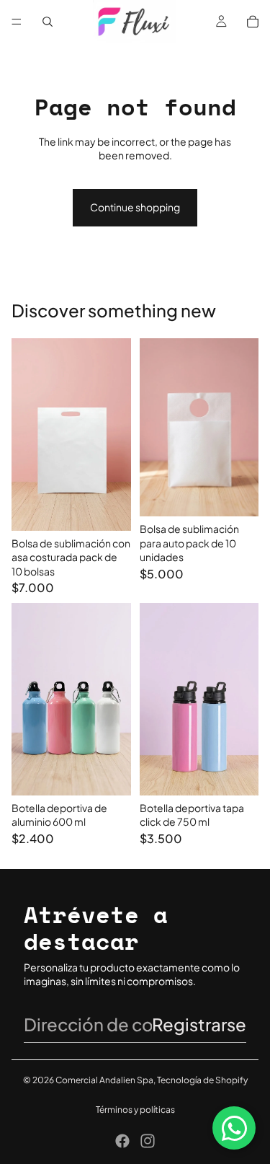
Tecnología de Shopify (202, 1080)
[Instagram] (147, 1141)
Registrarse (199, 1024)
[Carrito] (253, 22)
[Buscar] (47, 22)
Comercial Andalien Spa (104, 1080)
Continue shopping (135, 206)
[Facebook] (122, 1141)
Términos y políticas (135, 1109)
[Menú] (16, 21)
